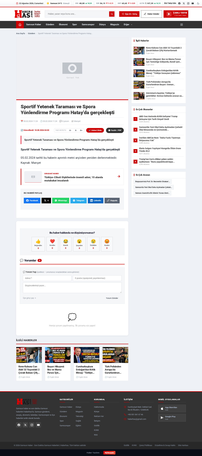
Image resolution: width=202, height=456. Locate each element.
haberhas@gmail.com (137, 419)
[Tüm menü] (181, 24)
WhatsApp (62, 200)
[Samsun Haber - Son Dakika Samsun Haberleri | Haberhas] (27, 14)
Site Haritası (183, 445)
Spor (74, 24)
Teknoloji (79, 416)
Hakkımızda (99, 407)
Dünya (102, 24)
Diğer (126, 24)
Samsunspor (88, 24)
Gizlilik (97, 425)
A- (70, 130)
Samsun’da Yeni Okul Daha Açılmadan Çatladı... (153, 187)
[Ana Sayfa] (20, 24)
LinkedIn (97, 200)
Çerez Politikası (145, 445)
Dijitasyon (109, 453)
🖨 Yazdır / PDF (114, 130)
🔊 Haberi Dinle (95, 130)
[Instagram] (188, 3)
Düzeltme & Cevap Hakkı (165, 445)
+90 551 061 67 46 (135, 414)
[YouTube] (193, 3)
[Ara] (111, 14)
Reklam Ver (99, 416)
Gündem (50, 24)
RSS (96, 435)
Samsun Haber (33, 24)
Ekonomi (63, 24)
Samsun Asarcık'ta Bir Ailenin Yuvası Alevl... (152, 193)
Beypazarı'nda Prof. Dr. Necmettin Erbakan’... (152, 182)
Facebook (34, 200)
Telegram (80, 200)
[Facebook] (179, 3)
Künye (96, 411)
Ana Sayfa (20, 33)
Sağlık (78, 421)
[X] (184, 3)
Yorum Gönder (112, 298)
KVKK (96, 430)
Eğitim (78, 425)
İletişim (97, 421)
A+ (81, 130)
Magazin (114, 24)
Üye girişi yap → (29, 298)
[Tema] (198, 3)
